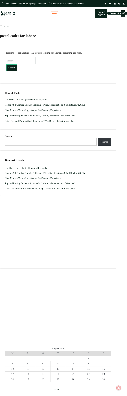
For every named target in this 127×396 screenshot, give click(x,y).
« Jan (56, 389)
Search (11, 67)
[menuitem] (124, 13)
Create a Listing (117, 13)
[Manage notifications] (118, 387)
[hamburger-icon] (54, 13)
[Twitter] (110, 3)
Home (6, 26)
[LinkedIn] (114, 3)
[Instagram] (124, 3)
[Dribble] (119, 3)
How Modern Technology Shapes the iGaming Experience (33, 110)
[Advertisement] (58, 232)
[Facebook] (105, 3)
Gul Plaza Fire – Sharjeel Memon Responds (26, 99)
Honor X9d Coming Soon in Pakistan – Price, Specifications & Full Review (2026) (45, 105)
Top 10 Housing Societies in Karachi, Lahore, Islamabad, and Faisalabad (40, 115)
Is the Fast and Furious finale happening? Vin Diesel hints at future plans (40, 121)
